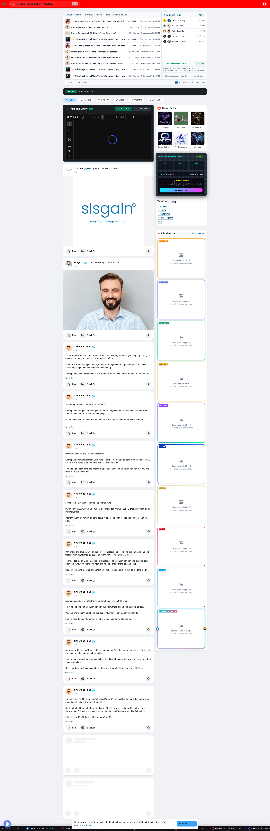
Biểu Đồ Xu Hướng (123, 109)
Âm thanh (137, 100)
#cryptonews (164, 214)
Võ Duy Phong (178, 36)
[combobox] (45, 4)
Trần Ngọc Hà (178, 31)
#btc (160, 222)
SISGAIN (78, 168)
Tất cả (71, 100)
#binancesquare (165, 218)
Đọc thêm (69, 378)
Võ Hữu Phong (178, 26)
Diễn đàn (83, 82)
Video (121, 100)
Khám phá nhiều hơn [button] (83, 825)
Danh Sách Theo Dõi (142, 109)
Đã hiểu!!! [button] (183, 824)
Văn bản (87, 100)
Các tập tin (157, 100)
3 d (75, 172)
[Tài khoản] (264, 4)
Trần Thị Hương (178, 21)
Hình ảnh (105, 100)
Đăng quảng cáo (198, 233)
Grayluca (79, 262)
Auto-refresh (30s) (186, 82)
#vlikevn (162, 210)
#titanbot (162, 206)
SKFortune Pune (82, 346)
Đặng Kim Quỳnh (179, 41)
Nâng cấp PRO (181, 190)
